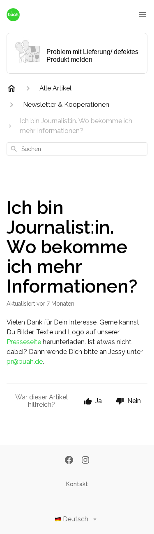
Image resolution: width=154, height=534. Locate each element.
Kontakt (77, 484)
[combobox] (77, 148)
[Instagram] (85, 460)
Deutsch (75, 519)
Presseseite (24, 342)
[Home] (11, 88)
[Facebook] (69, 460)
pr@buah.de (25, 361)
